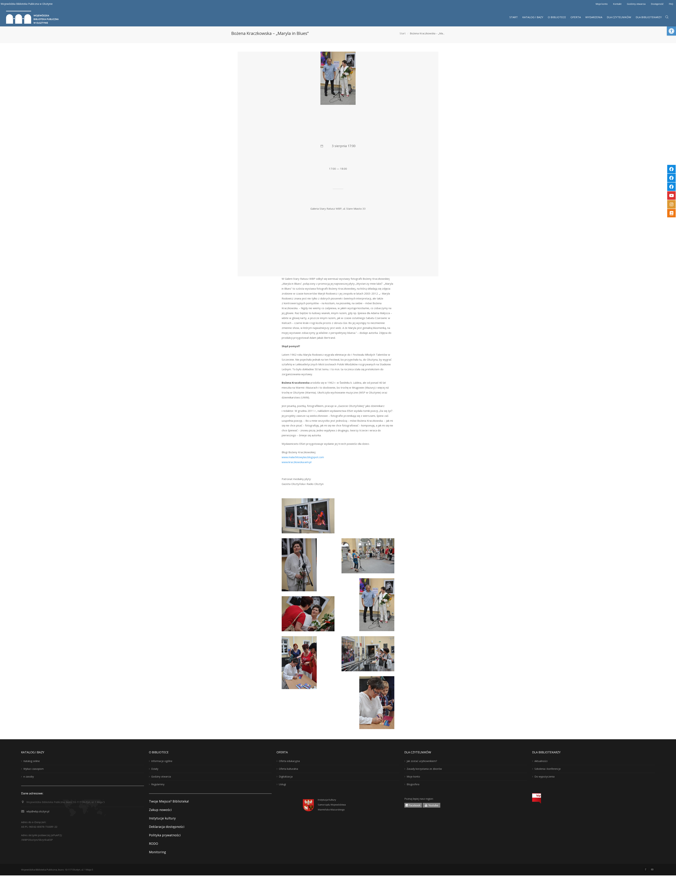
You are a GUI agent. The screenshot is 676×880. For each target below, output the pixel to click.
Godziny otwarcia (636, 3)
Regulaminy (157, 784)
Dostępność (657, 3)
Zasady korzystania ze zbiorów (424, 768)
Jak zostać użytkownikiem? (422, 761)
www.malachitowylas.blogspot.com (303, 457)
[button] (671, 31)
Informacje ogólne (161, 761)
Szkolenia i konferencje (547, 768)
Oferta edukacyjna (289, 761)
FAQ (671, 3)
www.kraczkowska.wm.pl (296, 462)
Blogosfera (413, 784)
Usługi (282, 784)
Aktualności (540, 761)
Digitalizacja (286, 776)
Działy (154, 768)
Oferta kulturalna (288, 768)
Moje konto (602, 3)
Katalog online (31, 761)
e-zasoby (28, 776)
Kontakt (617, 3)
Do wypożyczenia (544, 776)
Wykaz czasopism (33, 768)
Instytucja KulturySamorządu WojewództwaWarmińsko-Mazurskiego (332, 804)
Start (403, 33)
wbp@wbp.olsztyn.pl (37, 811)
